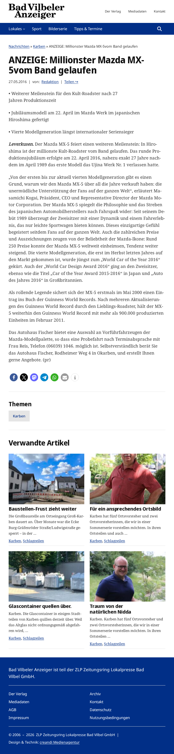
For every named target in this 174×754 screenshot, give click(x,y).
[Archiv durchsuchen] (159, 29)
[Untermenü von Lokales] (24, 29)
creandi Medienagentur (60, 742)
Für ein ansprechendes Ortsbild (125, 509)
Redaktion (50, 81)
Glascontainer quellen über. (40, 606)
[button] (14, 377)
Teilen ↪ (71, 81)
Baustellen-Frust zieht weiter (43, 509)
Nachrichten (19, 46)
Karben (39, 46)
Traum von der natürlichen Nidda (110, 608)
